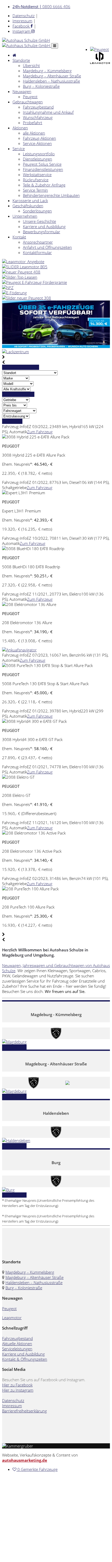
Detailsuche (12, 421)
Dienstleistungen (37, 159)
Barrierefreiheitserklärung (24, 1410)
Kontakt (19, 236)
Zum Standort (14, 1047)
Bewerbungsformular (41, 231)
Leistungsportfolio (39, 153)
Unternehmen (25, 216)
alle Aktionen (34, 133)
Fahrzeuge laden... (18, 394)
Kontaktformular (37, 252)
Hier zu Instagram (17, 1390)
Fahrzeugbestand (38, 107)
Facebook (21, 26)
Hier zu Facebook (17, 1384)
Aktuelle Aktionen (17, 1343)
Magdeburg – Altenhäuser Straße (52, 75)
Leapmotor (12, 1317)
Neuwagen (22, 91)
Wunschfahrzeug (38, 117)
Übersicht (31, 65)
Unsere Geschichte (39, 221)
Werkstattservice (37, 174)
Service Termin (35, 190)
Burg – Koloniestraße (41, 86)
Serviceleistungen (17, 1348)
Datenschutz (24, 15)
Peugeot (30, 96)
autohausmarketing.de (24, 1460)
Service (19, 148)
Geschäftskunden (28, 205)
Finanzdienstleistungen (43, 169)
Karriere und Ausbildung (44, 226)
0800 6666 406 (41, 6)
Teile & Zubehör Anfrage (44, 185)
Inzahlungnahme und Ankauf (48, 112)
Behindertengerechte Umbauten (51, 195)
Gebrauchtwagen (28, 101)
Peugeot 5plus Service (42, 164)
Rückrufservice (35, 179)
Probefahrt (32, 122)
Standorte (21, 60)
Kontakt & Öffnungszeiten (24, 1359)
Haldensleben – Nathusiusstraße (51, 81)
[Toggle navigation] (54, 46)
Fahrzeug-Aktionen (39, 138)
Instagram (22, 31)
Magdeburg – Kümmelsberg (47, 70)
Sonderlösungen (37, 210)
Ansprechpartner (38, 242)
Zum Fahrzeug (40, 431)
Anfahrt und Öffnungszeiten (47, 247)
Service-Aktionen (37, 143)
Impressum (22, 20)
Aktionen (20, 127)
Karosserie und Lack (30, 200)
